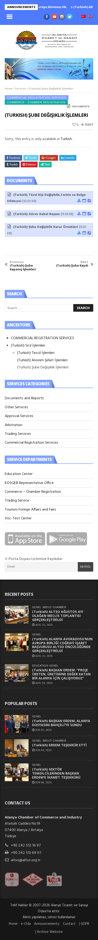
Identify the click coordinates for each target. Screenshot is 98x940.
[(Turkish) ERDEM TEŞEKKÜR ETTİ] (17, 748)
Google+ (51, 158)
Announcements (46, 924)
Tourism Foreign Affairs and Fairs (30, 510)
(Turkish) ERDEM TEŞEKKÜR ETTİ (59, 745)
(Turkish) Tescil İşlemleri (35, 353)
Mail (47, 164)
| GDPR (84, 924)
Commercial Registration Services (36, 97)
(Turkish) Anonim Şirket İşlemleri (42, 360)
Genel (36, 607)
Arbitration (13, 425)
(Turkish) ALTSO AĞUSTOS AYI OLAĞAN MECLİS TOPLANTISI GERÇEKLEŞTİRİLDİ (57, 615)
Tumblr (13, 164)
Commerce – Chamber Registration (33, 492)
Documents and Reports (24, 398)
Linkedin (69, 158)
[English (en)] (90, 17)
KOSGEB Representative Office (29, 483)
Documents (81, 106)
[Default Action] (89, 201)
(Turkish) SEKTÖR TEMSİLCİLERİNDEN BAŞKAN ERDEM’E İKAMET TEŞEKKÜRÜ (56, 773)
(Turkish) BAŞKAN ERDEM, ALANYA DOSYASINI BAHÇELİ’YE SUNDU (61, 723)
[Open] (84, 201)
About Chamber (54, 607)
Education (40, 665)
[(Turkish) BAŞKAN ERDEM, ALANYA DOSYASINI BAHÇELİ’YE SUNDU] (17, 724)
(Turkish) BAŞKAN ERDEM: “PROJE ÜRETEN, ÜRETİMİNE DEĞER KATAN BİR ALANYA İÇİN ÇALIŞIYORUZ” (61, 674)
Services (20, 88)
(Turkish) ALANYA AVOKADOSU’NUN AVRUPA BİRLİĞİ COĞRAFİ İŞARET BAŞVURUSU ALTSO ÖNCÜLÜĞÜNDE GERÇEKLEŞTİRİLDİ (62, 645)
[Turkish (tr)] (83, 17)
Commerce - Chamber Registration (36, 102)
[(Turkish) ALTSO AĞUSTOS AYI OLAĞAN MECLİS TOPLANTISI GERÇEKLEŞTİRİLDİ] (17, 615)
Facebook (14, 158)
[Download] (79, 201)
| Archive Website (49, 932)
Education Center (19, 474)
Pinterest (31, 164)
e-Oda (26, 924)
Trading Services (18, 434)
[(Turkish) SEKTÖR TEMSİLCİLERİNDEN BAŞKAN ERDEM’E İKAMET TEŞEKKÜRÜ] (17, 772)
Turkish (66, 139)
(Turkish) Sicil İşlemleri (28, 346)
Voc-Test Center (18, 518)
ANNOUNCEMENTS (21, 7)
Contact (69, 924)
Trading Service (17, 501)
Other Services (16, 407)
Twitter (33, 158)
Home (9, 88)
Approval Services (19, 416)
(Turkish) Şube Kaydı (72, 264)
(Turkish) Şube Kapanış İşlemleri (23, 265)
